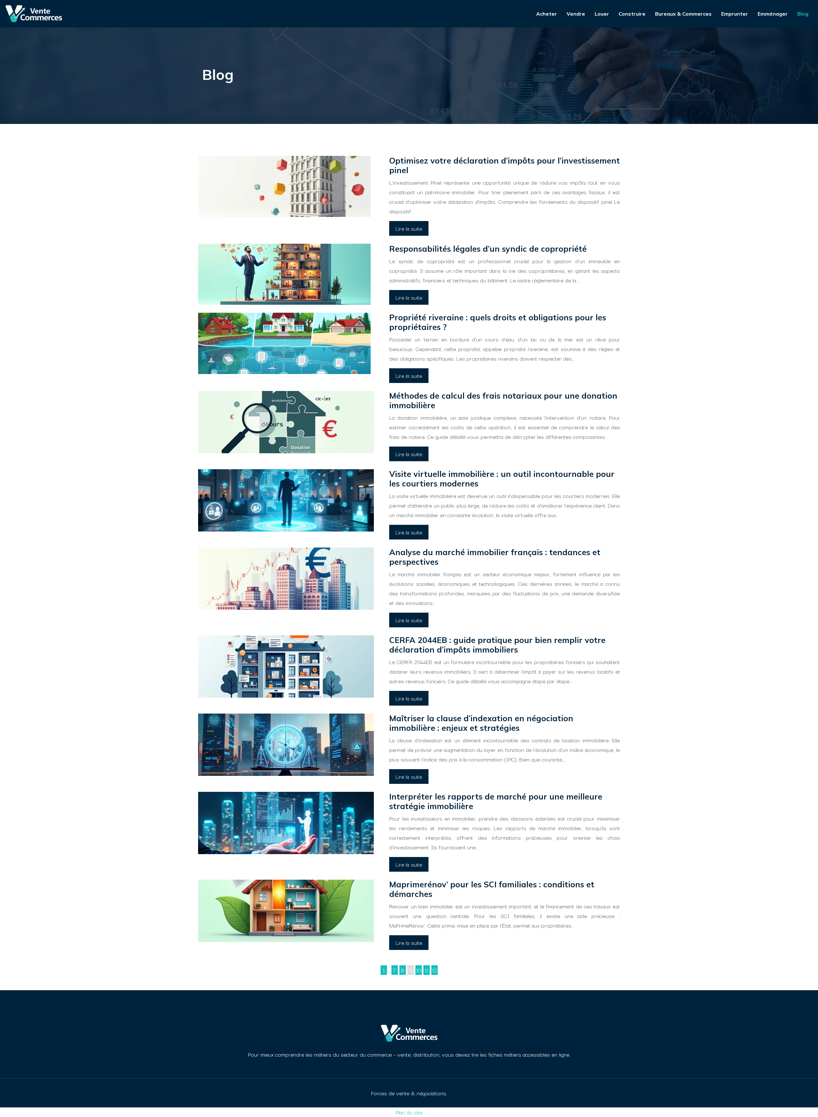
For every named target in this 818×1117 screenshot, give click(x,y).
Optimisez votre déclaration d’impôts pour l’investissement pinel (504, 165)
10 (418, 970)
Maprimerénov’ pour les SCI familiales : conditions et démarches (491, 889)
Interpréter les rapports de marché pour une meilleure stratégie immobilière (495, 801)
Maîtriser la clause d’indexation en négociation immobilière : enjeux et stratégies (481, 723)
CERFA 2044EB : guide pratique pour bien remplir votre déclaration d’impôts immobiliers (497, 644)
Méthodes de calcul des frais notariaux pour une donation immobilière (503, 400)
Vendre (576, 14)
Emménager (773, 14)
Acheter (546, 14)
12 (434, 970)
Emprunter (734, 14)
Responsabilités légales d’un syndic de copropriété (488, 249)
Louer (602, 14)
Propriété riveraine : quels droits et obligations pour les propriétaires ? (497, 322)
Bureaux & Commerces (683, 14)
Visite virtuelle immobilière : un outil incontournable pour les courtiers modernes (501, 478)
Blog (802, 14)
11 (426, 970)
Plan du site (409, 1112)
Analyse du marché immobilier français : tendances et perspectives (494, 557)
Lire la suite (409, 228)
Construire (632, 14)
